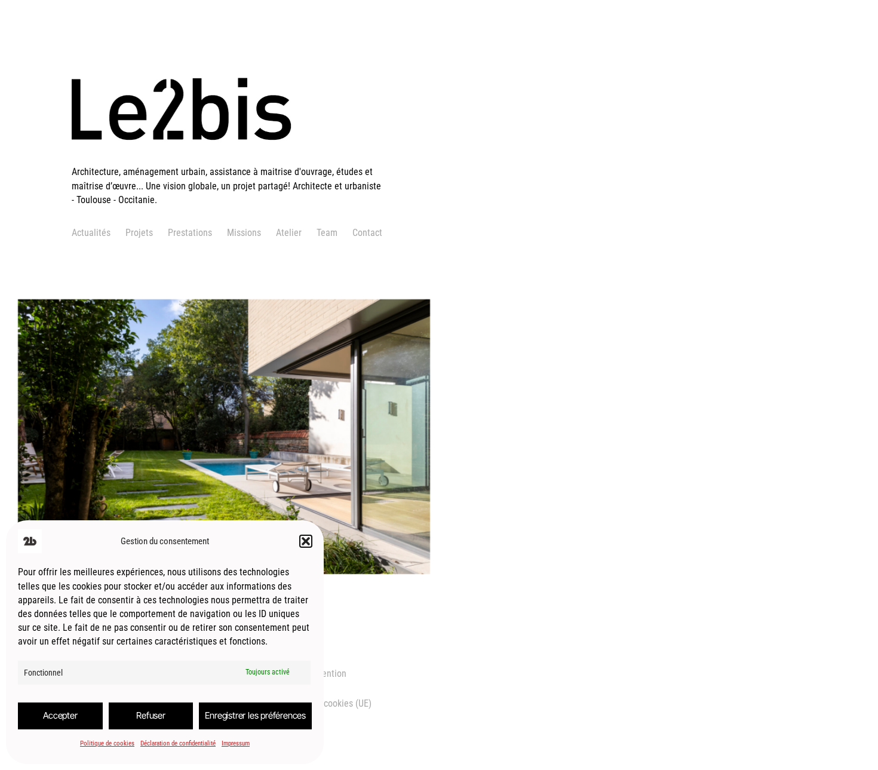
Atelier (289, 232)
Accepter (60, 715)
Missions (244, 232)
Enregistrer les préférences (255, 715)
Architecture (86, 489)
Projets (139, 232)
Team (327, 232)
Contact (367, 232)
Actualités (91, 232)
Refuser (150, 715)
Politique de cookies (107, 743)
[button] (306, 541)
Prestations (190, 232)
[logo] (228, 158)
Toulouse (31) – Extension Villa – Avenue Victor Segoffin (209, 412)
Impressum (236, 743)
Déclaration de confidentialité (178, 743)
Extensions (135, 489)
